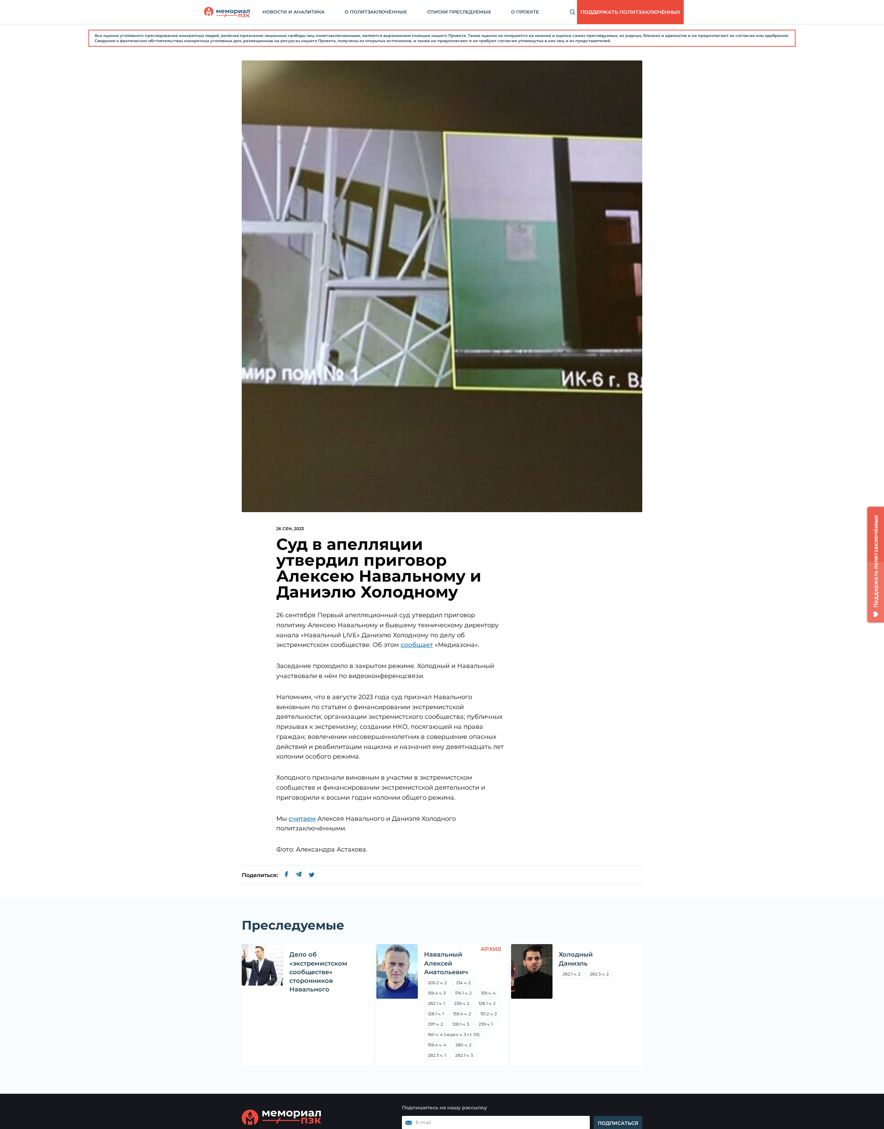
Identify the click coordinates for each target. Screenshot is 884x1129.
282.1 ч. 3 (464, 1055)
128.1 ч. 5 (460, 1024)
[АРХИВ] (397, 1005)
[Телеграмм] (298, 875)
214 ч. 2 (463, 982)
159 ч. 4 (488, 993)
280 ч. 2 (463, 1044)
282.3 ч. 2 (599, 974)
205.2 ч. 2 (437, 982)
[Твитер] (312, 875)
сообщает (417, 645)
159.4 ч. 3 (437, 993)
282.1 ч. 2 (571, 974)
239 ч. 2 (461, 1003)
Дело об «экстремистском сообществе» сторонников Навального (318, 972)
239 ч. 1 (486, 1024)
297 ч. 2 (435, 1024)
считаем (302, 818)
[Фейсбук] (286, 875)
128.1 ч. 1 (436, 1013)
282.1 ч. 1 (436, 1003)
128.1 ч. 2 (487, 1003)
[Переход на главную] (226, 12)
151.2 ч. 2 (488, 1013)
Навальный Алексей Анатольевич (446, 963)
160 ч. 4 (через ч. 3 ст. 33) (454, 1034)
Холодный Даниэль (576, 959)
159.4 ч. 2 (462, 1013)
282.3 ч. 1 (437, 1055)
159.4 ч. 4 (437, 1044)
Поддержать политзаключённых (630, 12)
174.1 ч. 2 (463, 993)
